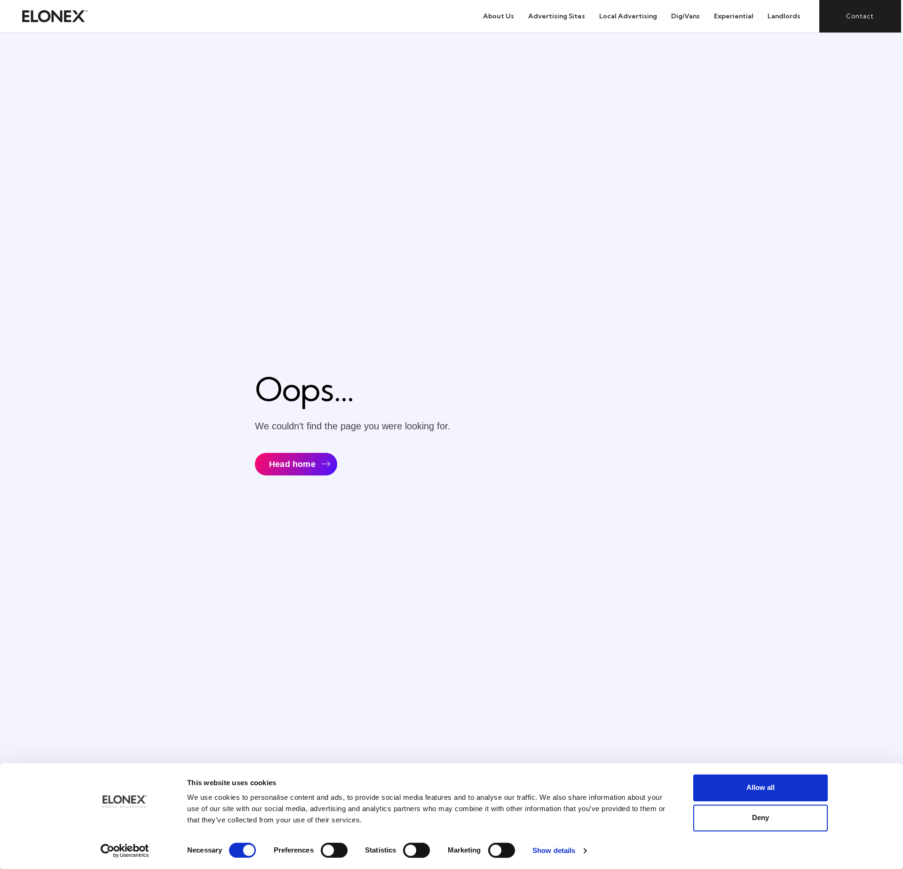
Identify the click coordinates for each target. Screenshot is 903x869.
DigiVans (685, 16)
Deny (760, 817)
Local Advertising (628, 16)
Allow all (760, 787)
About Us (498, 16)
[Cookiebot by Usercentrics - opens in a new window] (125, 851)
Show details (553, 850)
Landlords (784, 16)
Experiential (733, 16)
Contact (860, 16)
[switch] (334, 850)
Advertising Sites (556, 16)
